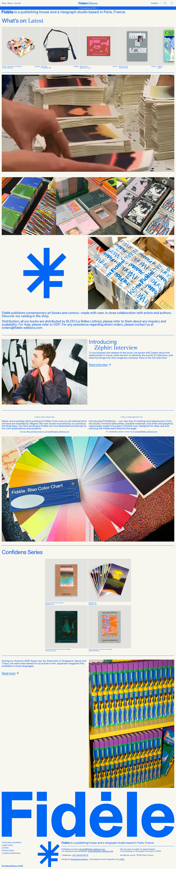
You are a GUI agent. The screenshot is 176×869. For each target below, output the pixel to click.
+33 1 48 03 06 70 (80, 855)
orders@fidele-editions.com (100, 851)
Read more (8, 673)
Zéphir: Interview (116, 347)
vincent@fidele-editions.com (92, 849)
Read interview (98, 364)
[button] (165, 3)
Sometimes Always (79, 859)
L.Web (121, 859)
